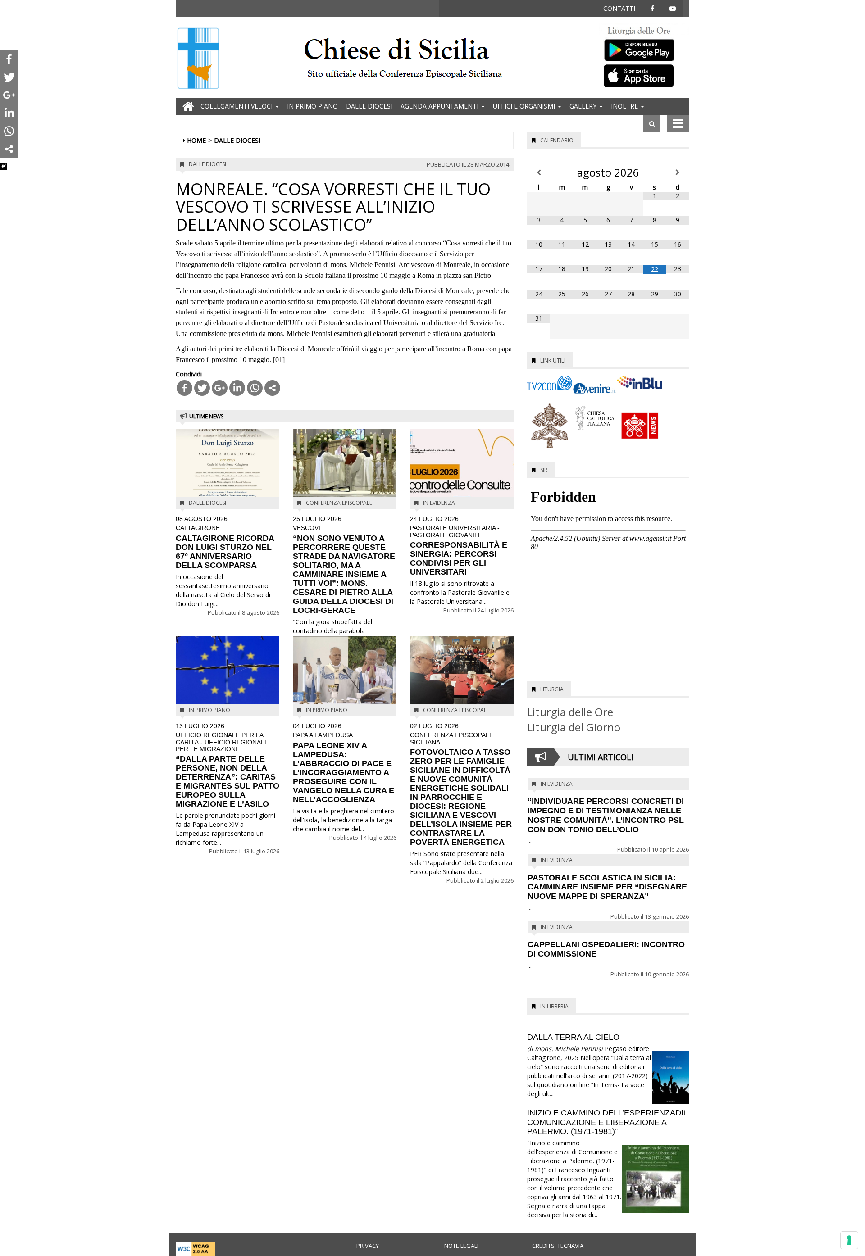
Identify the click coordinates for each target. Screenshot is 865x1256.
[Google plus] (220, 388)
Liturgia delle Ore (570, 711)
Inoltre (625, 106)
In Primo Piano (312, 106)
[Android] (644, 48)
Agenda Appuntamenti (440, 106)
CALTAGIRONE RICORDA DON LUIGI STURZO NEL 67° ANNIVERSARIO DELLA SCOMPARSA (225, 543)
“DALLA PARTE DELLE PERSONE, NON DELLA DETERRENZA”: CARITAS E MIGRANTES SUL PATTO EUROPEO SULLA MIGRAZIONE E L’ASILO (227, 766)
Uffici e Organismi (525, 106)
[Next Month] (677, 172)
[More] (272, 388)
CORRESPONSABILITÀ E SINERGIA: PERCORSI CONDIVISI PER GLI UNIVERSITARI (458, 546)
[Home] (198, 59)
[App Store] (644, 75)
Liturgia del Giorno (573, 727)
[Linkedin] (237, 388)
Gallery (583, 106)
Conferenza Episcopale (339, 503)
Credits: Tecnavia (557, 1246)
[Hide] (3, 166)
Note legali (461, 1246)
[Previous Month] (538, 172)
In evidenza (439, 503)
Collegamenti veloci (237, 106)
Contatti (619, 8)
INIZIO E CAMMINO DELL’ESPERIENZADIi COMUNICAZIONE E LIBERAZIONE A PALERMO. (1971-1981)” (606, 1122)
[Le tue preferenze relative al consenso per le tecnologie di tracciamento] (849, 1240)
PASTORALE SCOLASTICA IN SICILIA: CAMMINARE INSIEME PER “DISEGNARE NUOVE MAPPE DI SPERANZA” (607, 887)
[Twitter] (202, 388)
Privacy (367, 1246)
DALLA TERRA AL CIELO (573, 1037)
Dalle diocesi (369, 106)
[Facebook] (184, 388)
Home (196, 140)
